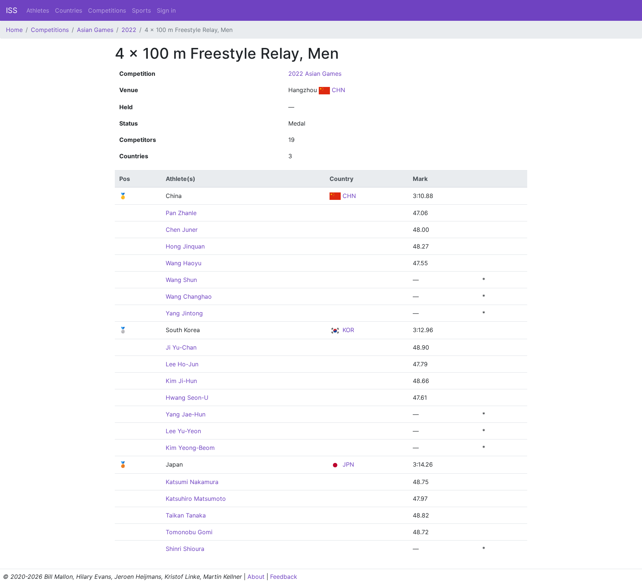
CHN (337, 90)
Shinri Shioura (185, 548)
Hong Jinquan (185, 246)
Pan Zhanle (181, 213)
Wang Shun (181, 279)
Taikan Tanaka (186, 515)
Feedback (283, 576)
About (256, 576)
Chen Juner (182, 229)
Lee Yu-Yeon (183, 431)
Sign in (166, 10)
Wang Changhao (189, 296)
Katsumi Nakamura (192, 482)
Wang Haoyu (183, 263)
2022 (128, 29)
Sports (141, 10)
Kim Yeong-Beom (190, 447)
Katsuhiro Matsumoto (196, 498)
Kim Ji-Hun (181, 381)
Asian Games (95, 29)
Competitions (107, 10)
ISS (11, 10)
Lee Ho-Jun (182, 364)
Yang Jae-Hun (185, 414)
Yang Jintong (184, 313)
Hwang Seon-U (187, 397)
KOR (347, 330)
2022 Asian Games (314, 73)
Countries (68, 10)
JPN (347, 464)
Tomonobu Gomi (189, 532)
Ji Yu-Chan (181, 347)
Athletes (37, 10)
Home (14, 29)
